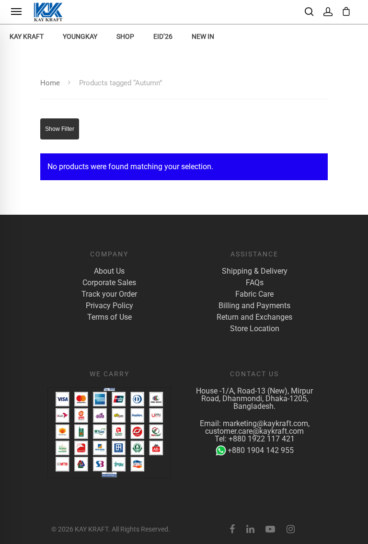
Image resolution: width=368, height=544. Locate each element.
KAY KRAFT (27, 36)
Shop (125, 36)
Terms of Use (109, 317)
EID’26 (162, 36)
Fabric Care (254, 294)
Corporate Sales (109, 283)
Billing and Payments (254, 306)
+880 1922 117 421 (262, 438)
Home (50, 83)
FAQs (255, 283)
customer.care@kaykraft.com (254, 431)
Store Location (254, 329)
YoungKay (80, 36)
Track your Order (109, 294)
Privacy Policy (109, 306)
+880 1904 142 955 (261, 450)
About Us (109, 271)
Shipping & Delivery (255, 271)
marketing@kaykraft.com (265, 423)
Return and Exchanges (254, 317)
